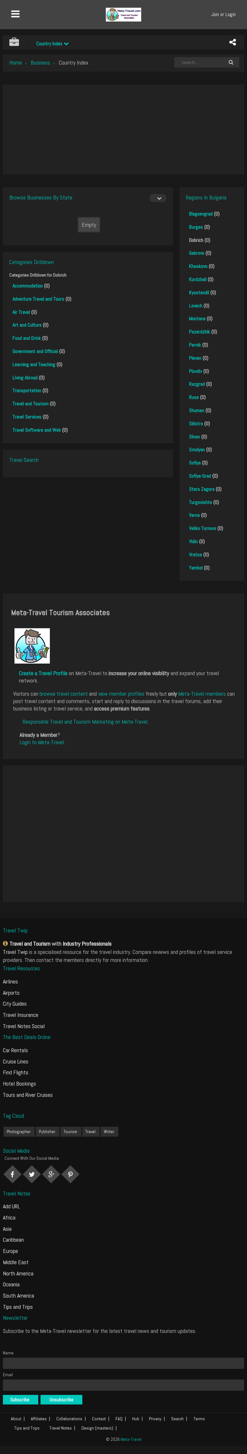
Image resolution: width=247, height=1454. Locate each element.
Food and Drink (27, 338)
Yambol (196, 567)
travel (91, 1131)
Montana (197, 318)
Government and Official (35, 351)
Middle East (16, 1262)
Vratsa (195, 554)
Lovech (195, 305)
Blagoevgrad (201, 213)
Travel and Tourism (31, 403)
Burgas (196, 227)
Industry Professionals (87, 943)
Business (40, 62)
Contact (99, 1419)
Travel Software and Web (37, 430)
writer (109, 1131)
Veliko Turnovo (202, 528)
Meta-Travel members (202, 693)
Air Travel (21, 312)
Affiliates (39, 1419)
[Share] (232, 42)
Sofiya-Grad (200, 475)
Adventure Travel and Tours (38, 298)
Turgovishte (200, 502)
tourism (70, 1131)
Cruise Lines (15, 1061)
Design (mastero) (97, 1428)
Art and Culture (27, 325)
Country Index (50, 43)
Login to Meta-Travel (42, 742)
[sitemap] (6, 943)
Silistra (196, 423)
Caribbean (13, 1239)
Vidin (193, 541)
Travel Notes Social (24, 1026)
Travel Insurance (20, 1014)
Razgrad (197, 384)
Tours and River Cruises (28, 1094)
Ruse (194, 397)
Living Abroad (25, 377)
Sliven (194, 436)
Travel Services (27, 416)
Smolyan (197, 449)
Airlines (10, 981)
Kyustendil (199, 292)
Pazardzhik (199, 331)
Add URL (11, 1206)
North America (18, 1273)
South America (18, 1295)
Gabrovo (196, 253)
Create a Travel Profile (43, 673)
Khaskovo (198, 266)
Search (177, 1419)
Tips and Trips (18, 1306)
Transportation (27, 390)
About (16, 1419)
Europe (10, 1251)
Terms (199, 1419)
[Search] (231, 62)
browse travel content (64, 693)
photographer (19, 1131)
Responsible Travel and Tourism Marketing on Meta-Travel (85, 721)
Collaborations (69, 1419)
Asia (7, 1228)
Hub (135, 1419)
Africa (9, 1217)
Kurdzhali (197, 279)
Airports (11, 992)
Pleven (195, 358)
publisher (47, 1131)
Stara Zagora (202, 489)
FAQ (119, 1419)
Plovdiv (195, 371)
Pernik (195, 344)
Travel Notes (60, 1428)
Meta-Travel (131, 1439)
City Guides (15, 1003)
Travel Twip (15, 952)
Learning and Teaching (34, 364)
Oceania (11, 1284)
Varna (194, 515)
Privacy (155, 1419)
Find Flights (15, 1072)
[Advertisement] (123, 129)
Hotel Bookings (19, 1083)
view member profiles (121, 693)
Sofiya (195, 462)
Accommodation (28, 285)
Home (15, 62)
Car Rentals (15, 1050)
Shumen (196, 410)
